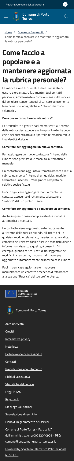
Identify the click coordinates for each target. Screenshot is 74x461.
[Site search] (66, 16)
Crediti (9, 331)
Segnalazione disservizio (21, 414)
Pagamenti (12, 399)
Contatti (10, 361)
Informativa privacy (17, 339)
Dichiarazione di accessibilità (23, 354)
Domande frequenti (31, 32)
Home (8, 32)
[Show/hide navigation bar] (5, 16)
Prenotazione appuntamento (23, 369)
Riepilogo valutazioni (18, 406)
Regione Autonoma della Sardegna (25, 4)
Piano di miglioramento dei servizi (27, 422)
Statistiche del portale (19, 384)
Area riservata (14, 324)
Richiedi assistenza (17, 376)
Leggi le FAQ (13, 391)
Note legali (12, 346)
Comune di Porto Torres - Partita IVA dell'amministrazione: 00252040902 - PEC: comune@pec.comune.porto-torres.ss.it (33, 435)
